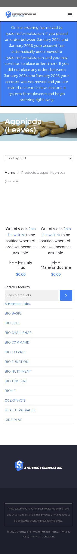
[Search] (66, 295)
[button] (70, 14)
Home (10, 173)
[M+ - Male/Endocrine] (56, 209)
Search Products (17, 287)
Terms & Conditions (43, 536)
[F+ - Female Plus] (21, 209)
